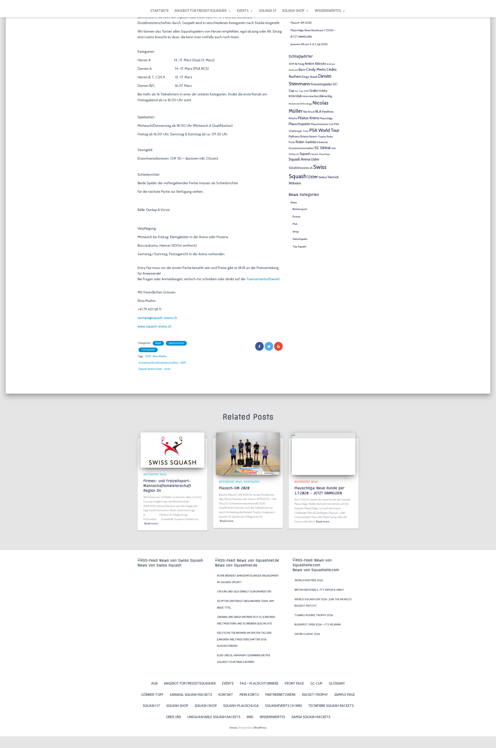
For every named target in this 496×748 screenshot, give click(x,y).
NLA (318, 111)
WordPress (260, 727)
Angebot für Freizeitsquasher (201, 11)
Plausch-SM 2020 (301, 22)
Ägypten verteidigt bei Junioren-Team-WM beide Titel (245, 604)
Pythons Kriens (299, 136)
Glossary (337, 683)
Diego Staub (309, 77)
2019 (148, 356)
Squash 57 (267, 11)
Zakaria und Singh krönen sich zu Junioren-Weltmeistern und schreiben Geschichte (246, 620)
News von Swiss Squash (159, 565)
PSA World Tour (324, 130)
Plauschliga (326, 118)
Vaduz (322, 177)
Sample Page (344, 695)
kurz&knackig (323, 96)
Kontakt (225, 695)
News (158, 343)
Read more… (151, 523)
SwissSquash (176, 343)
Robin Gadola (306, 142)
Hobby (323, 91)
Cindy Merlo (316, 69)
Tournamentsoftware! (263, 279)
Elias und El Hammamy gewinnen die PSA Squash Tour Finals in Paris (243, 659)
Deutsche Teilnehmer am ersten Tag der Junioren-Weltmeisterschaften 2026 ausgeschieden (244, 639)
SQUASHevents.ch (301, 168)
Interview (308, 96)
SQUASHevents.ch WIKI (283, 706)
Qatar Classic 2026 (307, 634)
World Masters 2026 (308, 580)
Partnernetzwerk (280, 695)
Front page (294, 683)
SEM (183, 362)
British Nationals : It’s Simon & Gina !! (319, 589)
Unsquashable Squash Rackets (213, 717)
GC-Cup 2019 (302, 91)
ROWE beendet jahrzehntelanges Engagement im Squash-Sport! (248, 579)
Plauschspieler (299, 124)
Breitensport (300, 209)
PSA (331, 124)
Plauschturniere (319, 124)
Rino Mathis (160, 356)
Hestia (233, 727)
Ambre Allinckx (315, 64)
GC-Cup (316, 683)
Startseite (159, 11)
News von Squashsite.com (316, 570)
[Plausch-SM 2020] (248, 453)
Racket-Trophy (317, 136)
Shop (296, 231)
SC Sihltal (322, 147)
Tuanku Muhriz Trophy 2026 (313, 615)
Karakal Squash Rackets (191, 695)
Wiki (250, 717)
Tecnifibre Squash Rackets (330, 706)
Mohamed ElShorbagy (300, 103)
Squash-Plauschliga (320, 154)
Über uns (173, 717)
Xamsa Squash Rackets (310, 717)
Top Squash (148, 349)
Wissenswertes (328, 11)
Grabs (313, 90)
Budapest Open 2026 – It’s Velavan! (317, 624)
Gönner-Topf (152, 695)
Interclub (295, 96)
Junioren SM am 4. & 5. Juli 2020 (309, 44)
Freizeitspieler (321, 84)
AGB (154, 683)
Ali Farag (299, 63)
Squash (305, 154)
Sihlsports (294, 154)
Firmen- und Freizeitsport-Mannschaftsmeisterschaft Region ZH (167, 486)
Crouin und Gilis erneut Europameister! (244, 591)
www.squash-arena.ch (154, 326)
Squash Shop (293, 11)
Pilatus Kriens (308, 118)
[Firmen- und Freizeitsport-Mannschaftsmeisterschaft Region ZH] (172, 450)
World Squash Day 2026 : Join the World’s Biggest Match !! (323, 603)
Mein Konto (249, 695)
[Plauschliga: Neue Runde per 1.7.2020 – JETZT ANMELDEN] (324, 453)
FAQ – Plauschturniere (259, 683)
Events (243, 11)
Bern (302, 69)
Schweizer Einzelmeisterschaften (158, 362)
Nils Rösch (309, 111)
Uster (167, 369)
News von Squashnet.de (236, 565)
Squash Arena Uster (150, 369)
